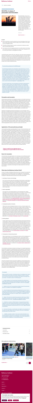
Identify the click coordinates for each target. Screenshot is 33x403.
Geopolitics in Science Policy (7, 358)
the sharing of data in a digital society (23, 242)
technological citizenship (6, 243)
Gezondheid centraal (6, 333)
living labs (4, 242)
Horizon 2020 (10, 86)
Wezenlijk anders (5, 331)
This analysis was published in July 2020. (19, 299)
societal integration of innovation (18, 230)
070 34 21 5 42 (5, 377)
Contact (3, 390)
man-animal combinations (12, 200)
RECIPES (3, 86)
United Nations (19, 80)
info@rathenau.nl (5, 379)
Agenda (3, 381)
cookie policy (24, 398)
